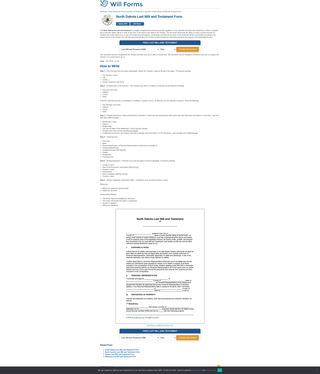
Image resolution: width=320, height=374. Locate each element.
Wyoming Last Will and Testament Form (120, 357)
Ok (220, 370)
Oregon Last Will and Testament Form (119, 354)
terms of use (211, 370)
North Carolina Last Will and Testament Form (122, 352)
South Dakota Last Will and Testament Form (122, 350)
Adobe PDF (122, 24)
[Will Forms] (121, 6)
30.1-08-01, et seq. (113, 61)
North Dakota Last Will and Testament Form (160, 325)
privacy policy (196, 370)
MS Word (137, 24)
